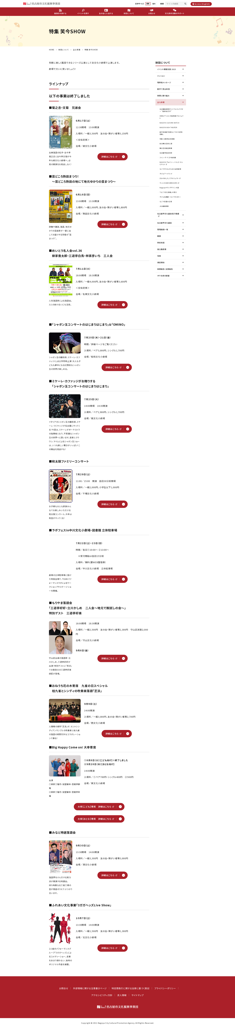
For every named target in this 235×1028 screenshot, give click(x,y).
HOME (51, 49)
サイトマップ (137, 995)
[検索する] (185, 4)
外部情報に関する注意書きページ (90, 988)
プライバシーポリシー (165, 988)
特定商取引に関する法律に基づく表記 (130, 988)
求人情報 (122, 995)
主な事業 (76, 49)
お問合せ (63, 988)
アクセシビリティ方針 (101, 995)
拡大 (154, 4)
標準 (147, 4)
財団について (64, 49)
